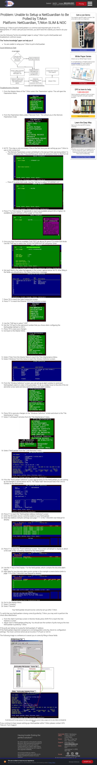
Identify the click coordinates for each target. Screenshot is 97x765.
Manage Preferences (74, 761)
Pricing (81, 4)
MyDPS (55, 3)
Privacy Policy (51, 762)
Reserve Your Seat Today (83, 157)
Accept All (87, 761)
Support (48, 3)
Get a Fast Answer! (83, 116)
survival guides (75, 63)
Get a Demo (83, 50)
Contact (61, 3)
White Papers (83, 83)
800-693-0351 (69, 3)
